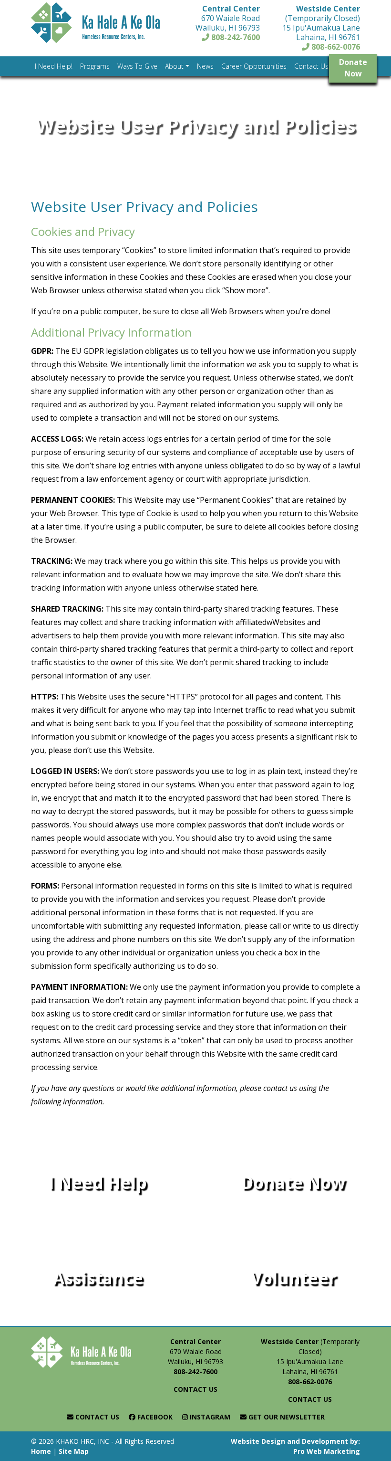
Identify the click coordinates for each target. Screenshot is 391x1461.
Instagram (209, 1416)
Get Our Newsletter (286, 1416)
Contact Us (96, 1416)
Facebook (154, 1416)
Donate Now (353, 68)
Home (41, 1451)
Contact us (195, 1389)
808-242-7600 (234, 37)
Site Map (74, 1451)
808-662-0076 (334, 47)
